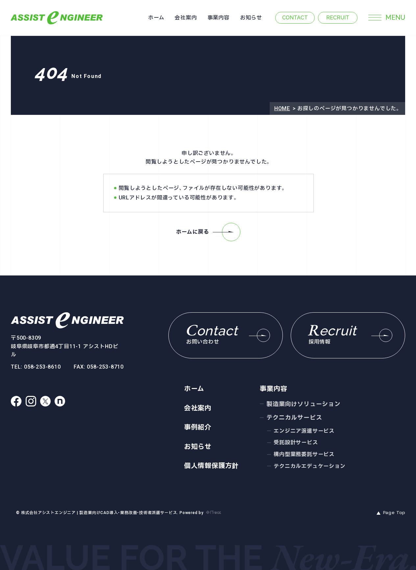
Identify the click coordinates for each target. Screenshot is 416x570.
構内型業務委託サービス (304, 454)
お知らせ (251, 17)
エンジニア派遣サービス (304, 431)
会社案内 (186, 17)
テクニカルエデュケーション (309, 466)
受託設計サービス (296, 442)
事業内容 (219, 17)
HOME (282, 108)
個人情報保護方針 (211, 466)
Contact (295, 17)
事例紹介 (197, 427)
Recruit (337, 17)
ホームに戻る (192, 232)
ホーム (156, 17)
